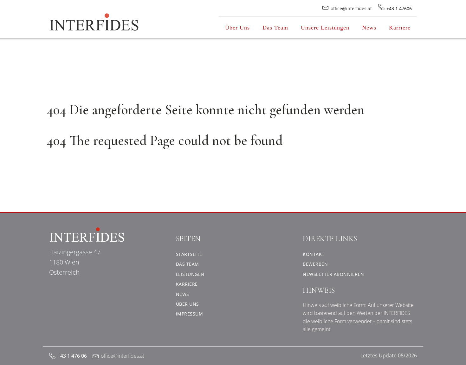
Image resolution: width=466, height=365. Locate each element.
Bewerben (315, 264)
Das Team (275, 27)
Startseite (189, 254)
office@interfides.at (122, 355)
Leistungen (190, 274)
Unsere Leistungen (325, 27)
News (369, 27)
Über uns (187, 304)
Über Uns (237, 27)
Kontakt (314, 254)
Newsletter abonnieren (333, 274)
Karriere (400, 27)
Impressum (189, 313)
